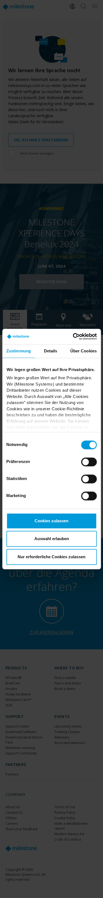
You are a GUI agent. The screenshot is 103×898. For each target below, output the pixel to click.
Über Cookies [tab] (83, 351)
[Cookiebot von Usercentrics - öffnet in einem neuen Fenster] (73, 336)
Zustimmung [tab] (18, 351)
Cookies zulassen (51, 520)
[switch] (89, 462)
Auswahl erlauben (51, 538)
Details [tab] (50, 351)
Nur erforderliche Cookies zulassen (51, 556)
